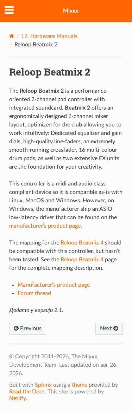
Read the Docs (27, 391)
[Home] (11, 36)
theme (79, 385)
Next (106, 328)
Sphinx (43, 385)
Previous (30, 328)
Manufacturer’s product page (54, 285)
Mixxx (70, 11)
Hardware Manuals (49, 36)
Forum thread (34, 293)
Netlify (17, 398)
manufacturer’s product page (45, 226)
